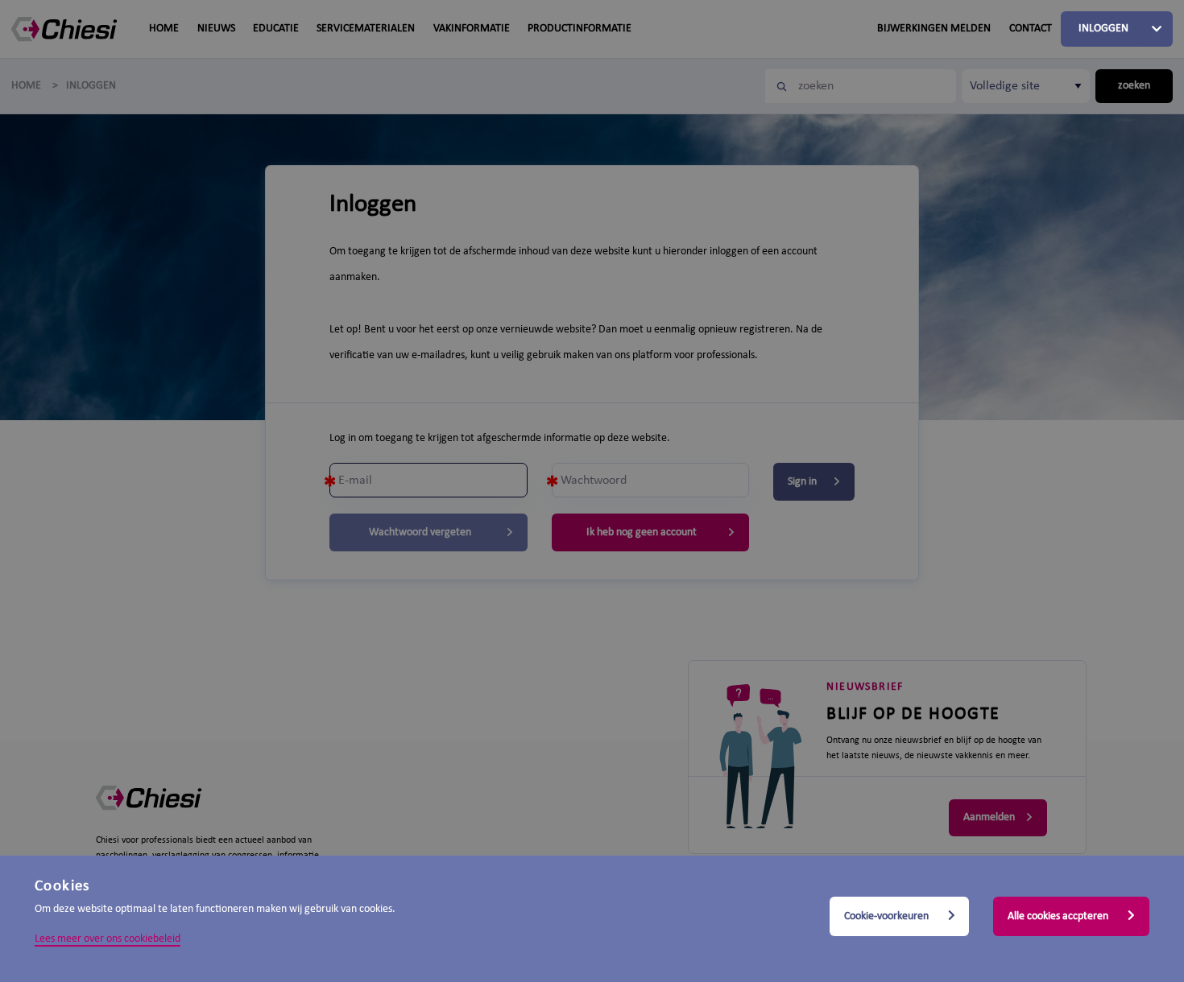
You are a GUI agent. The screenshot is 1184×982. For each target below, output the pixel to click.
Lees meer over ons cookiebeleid (107, 939)
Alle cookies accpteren (1059, 916)
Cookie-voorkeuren (887, 916)
